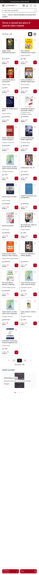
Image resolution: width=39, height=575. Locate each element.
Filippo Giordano (25, 55)
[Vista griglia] (30, 34)
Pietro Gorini (5, 229)
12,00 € (4, 91)
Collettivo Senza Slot (8, 142)
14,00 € (22, 236)
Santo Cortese (6, 200)
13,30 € (23, 237)
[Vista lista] (35, 34)
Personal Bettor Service (8, 287)
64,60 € (23, 92)
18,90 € (4, 63)
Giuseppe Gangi (25, 142)
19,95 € (4, 208)
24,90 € (4, 120)
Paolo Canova (6, 258)
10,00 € (4, 294)
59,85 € (23, 208)
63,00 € (22, 207)
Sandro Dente (6, 345)
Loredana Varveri (25, 113)
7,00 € (3, 236)
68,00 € (22, 91)
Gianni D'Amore (25, 84)
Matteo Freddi (6, 84)
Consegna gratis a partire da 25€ (19, 1)
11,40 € (4, 92)
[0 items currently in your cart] (35, 6)
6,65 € (4, 237)
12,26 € (23, 179)
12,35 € (4, 353)
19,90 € (4, 62)
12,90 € (22, 178)
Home (4, 15)
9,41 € (23, 266)
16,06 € (23, 121)
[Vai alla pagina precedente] (8, 360)
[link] (23, 5)
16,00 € (4, 149)
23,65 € (4, 121)
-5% (8, 62)
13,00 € (4, 352)
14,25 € (23, 63)
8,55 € (4, 179)
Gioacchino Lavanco (26, 114)
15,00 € (22, 62)
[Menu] (3, 6)
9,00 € (3, 178)
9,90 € (22, 265)
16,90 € (22, 120)
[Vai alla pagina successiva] (30, 360)
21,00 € (4, 207)
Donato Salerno (6, 113)
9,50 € (4, 295)
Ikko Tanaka (24, 171)
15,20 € (4, 150)
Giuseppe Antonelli (7, 171)
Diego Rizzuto (14, 258)
